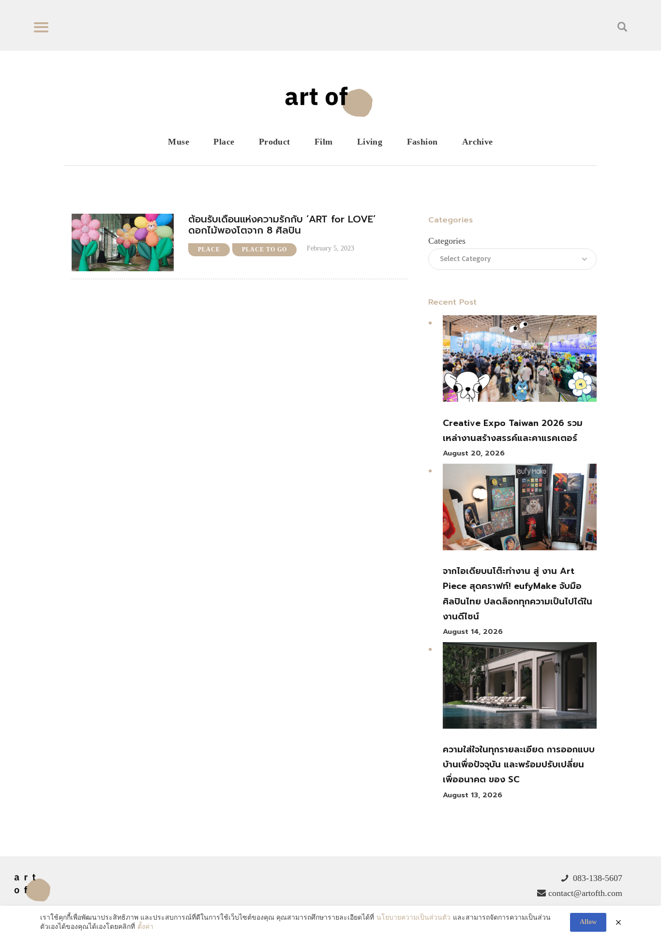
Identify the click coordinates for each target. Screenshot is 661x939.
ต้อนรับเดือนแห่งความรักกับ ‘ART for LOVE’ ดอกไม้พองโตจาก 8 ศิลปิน (282, 225)
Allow (588, 921)
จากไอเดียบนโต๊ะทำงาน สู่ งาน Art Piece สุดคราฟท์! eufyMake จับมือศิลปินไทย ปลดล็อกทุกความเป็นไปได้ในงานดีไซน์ (517, 593)
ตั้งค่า (145, 926)
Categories (447, 241)
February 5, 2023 (330, 248)
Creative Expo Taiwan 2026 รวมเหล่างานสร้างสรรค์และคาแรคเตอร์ (513, 430)
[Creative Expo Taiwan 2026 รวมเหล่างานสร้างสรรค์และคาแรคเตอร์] (520, 361)
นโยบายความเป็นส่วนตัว (413, 917)
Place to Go (264, 249)
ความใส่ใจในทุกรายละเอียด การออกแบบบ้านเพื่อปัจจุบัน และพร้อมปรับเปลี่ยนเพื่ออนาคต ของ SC (519, 765)
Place (209, 249)
